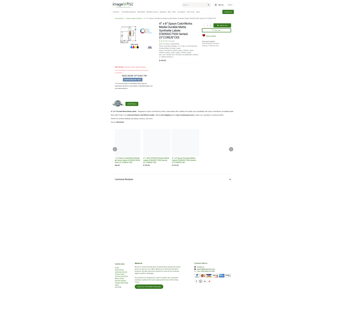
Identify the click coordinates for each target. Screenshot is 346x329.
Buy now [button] (217, 30)
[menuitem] (116, 12)
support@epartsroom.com (206, 269)
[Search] (208, 4)
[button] (116, 149)
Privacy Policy (120, 274)
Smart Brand (119, 270)
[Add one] (211, 25)
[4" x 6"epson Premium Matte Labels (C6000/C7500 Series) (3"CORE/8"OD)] (158, 142)
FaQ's (117, 285)
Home (117, 267)
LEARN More (131, 104)
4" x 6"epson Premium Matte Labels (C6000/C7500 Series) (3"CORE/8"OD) (157, 160)
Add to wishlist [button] (211, 36)
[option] (173, 149)
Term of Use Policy (121, 276)
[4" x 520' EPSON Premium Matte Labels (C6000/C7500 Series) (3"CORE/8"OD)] (130, 142)
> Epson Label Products (133, 18)
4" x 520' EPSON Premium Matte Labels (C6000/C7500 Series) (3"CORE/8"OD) (129, 160)
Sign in (230, 5)
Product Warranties (121, 282)
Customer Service (121, 272)
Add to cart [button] (223, 25)
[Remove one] (204, 25)
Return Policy (119, 278)
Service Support (120, 280)
